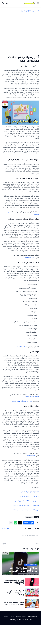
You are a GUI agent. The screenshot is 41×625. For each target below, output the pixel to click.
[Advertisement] (20, 33)
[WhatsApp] (15, 522)
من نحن (12, 616)
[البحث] (3, 3)
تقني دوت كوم (14, 619)
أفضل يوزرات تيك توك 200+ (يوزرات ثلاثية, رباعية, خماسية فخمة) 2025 (14, 582)
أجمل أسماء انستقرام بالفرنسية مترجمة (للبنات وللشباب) (15, 593)
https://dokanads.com (32, 396)
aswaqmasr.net (30, 257)
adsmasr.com (31, 455)
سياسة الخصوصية (32, 616)
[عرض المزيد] (11, 522)
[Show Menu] (38, 3)
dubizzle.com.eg (22, 346)
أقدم (4, 544)
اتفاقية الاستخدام (21, 616)
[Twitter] (20, 522)
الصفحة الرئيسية (34, 11)
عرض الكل (6, 528)
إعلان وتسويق (25, 11)
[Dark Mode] (7, 3)
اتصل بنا (6, 616)
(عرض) (22, 66)
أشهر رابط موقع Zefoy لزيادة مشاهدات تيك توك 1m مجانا (14, 603)
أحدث (36, 544)
